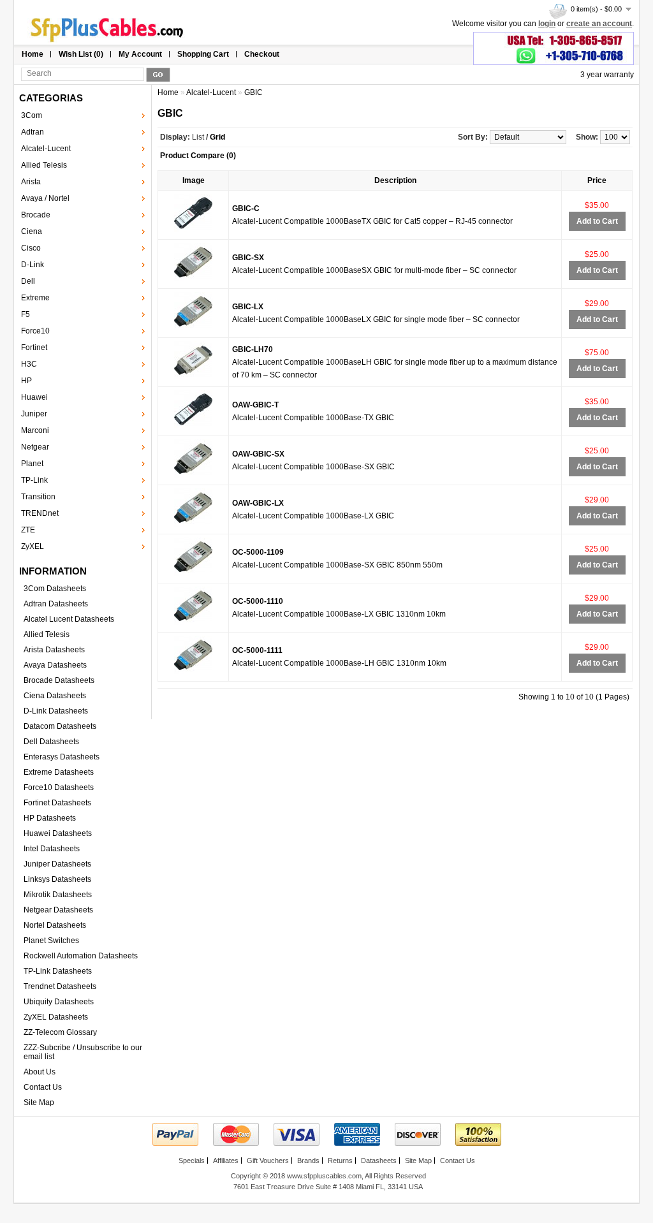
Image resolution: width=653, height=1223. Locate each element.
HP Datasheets (50, 818)
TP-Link (34, 480)
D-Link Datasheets (56, 711)
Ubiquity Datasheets (59, 1001)
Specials (192, 1160)
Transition (38, 496)
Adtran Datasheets (56, 603)
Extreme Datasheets (59, 772)
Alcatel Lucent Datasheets (69, 619)
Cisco (31, 248)
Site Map (39, 1102)
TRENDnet (40, 513)
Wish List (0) (81, 54)
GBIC (253, 92)
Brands (308, 1160)
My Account (140, 54)
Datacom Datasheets (60, 726)
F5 (25, 314)
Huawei (34, 397)
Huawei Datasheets (58, 833)
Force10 (35, 330)
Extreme (35, 297)
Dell (28, 281)
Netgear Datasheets (58, 909)
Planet (32, 463)
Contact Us (43, 1087)
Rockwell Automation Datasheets (81, 955)
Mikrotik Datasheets (58, 894)
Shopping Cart (203, 54)
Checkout (261, 54)
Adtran (32, 132)
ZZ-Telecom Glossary (60, 1032)
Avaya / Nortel (45, 198)
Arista (31, 181)
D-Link (32, 264)
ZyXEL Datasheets (56, 1017)
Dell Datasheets (51, 741)
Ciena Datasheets (55, 695)
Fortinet (34, 347)
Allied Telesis (44, 165)
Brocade (35, 214)
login (546, 23)
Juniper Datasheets (57, 864)
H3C (29, 364)
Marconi (35, 430)
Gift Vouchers (268, 1160)
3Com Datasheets (55, 588)
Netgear (35, 447)
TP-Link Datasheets (58, 971)
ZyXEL (32, 546)
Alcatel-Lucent (46, 148)
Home (32, 54)
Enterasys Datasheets (61, 756)
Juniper (34, 413)
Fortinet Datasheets (57, 802)
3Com (31, 115)
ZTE (28, 529)
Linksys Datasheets (57, 879)
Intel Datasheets (52, 848)
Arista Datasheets (54, 649)
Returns (340, 1160)
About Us (39, 1071)
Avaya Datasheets (55, 665)
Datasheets (379, 1160)
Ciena (31, 231)
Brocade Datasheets (59, 680)
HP (26, 380)
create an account (599, 23)
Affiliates (225, 1160)
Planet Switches (51, 940)
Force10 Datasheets (59, 787)
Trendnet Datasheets (60, 986)
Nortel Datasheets (55, 925)
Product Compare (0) (198, 155)
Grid (217, 137)
